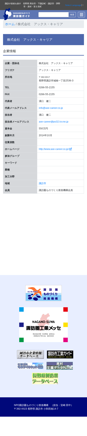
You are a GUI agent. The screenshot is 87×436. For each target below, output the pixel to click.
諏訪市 (42, 183)
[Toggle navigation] (81, 14)
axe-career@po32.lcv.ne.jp (53, 121)
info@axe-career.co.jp (51, 108)
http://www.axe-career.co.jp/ (54, 149)
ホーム (10, 24)
